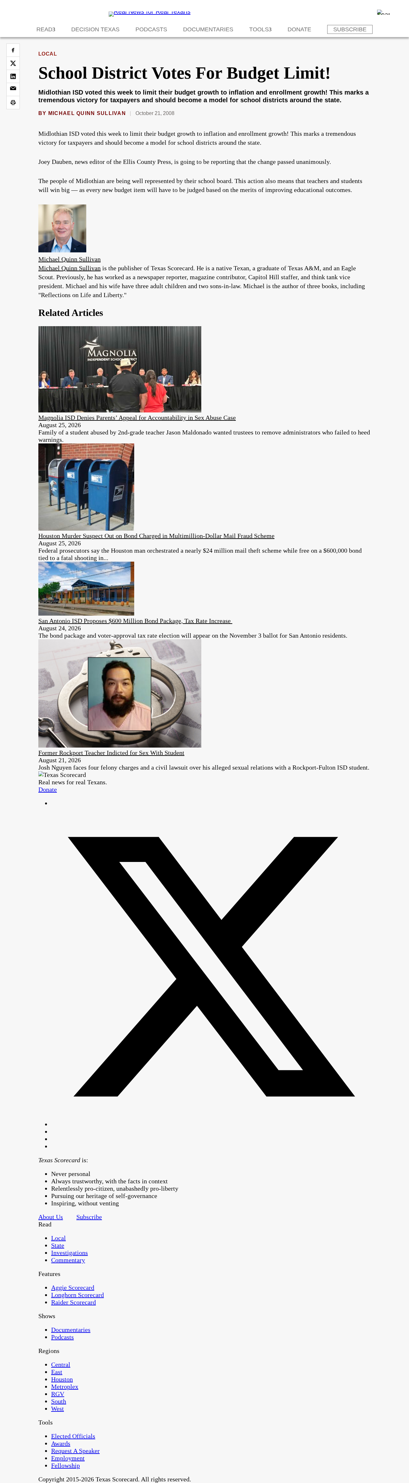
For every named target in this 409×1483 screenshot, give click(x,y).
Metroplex (64, 1386)
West (57, 1408)
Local (47, 54)
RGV (57, 1393)
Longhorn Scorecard (77, 1294)
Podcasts (151, 29)
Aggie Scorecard (72, 1287)
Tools (259, 29)
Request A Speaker (75, 1450)
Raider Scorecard (73, 1302)
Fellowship (65, 1465)
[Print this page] (13, 102)
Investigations (69, 1252)
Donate (299, 29)
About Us (50, 1216)
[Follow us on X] (211, 1124)
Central (60, 1364)
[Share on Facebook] (13, 50)
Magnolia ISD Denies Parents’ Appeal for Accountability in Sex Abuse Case (137, 417)
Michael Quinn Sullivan (87, 113)
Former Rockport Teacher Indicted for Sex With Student (111, 752)
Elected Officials (73, 1436)
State (57, 1245)
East (56, 1371)
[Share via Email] (13, 89)
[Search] (383, 12)
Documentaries (208, 29)
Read (44, 29)
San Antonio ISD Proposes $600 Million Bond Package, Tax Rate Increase (135, 620)
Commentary (68, 1260)
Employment (68, 1458)
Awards (60, 1443)
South (58, 1401)
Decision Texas (95, 29)
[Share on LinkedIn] (13, 76)
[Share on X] (13, 63)
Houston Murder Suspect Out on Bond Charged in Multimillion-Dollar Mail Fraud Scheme (156, 535)
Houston (62, 1379)
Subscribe (350, 29)
